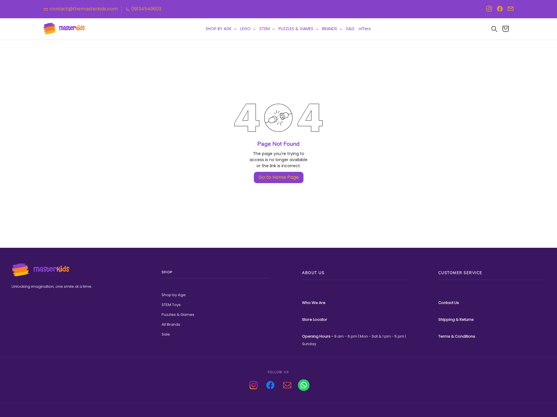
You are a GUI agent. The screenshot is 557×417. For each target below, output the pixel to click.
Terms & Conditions (456, 336)
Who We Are (313, 302)
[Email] (287, 385)
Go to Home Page (278, 177)
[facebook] (500, 10)
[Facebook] (270, 385)
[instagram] (489, 10)
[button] (507, 28)
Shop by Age (174, 295)
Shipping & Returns (456, 319)
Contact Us (448, 302)
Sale (166, 334)
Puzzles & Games (178, 314)
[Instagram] (253, 385)
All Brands (171, 324)
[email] (510, 10)
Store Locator (314, 319)
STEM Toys (171, 304)
